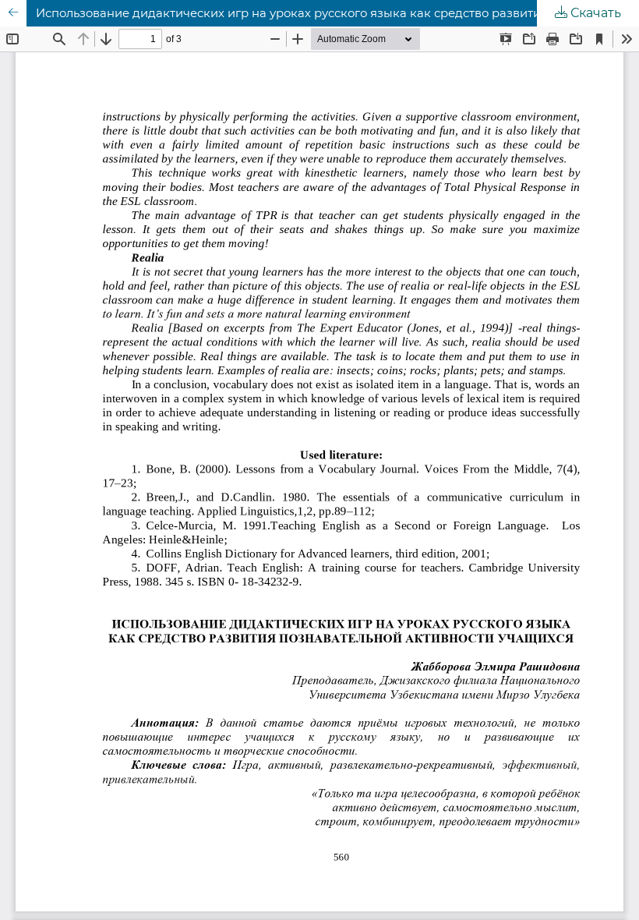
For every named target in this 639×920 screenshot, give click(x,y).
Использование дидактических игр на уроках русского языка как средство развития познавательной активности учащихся (337, 13)
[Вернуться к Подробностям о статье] (13, 13)
